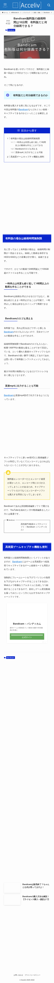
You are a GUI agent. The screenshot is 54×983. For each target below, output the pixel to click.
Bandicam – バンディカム (27, 623)
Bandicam (11, 30)
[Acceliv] (27, 5)
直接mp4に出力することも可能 (29, 152)
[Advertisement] (27, 197)
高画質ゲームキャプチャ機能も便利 (27, 156)
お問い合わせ (18, 975)
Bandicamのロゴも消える (26, 148)
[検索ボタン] (49, 5)
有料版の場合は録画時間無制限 (25, 138)
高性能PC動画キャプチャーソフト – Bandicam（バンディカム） (34, 527)
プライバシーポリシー (32, 975)
